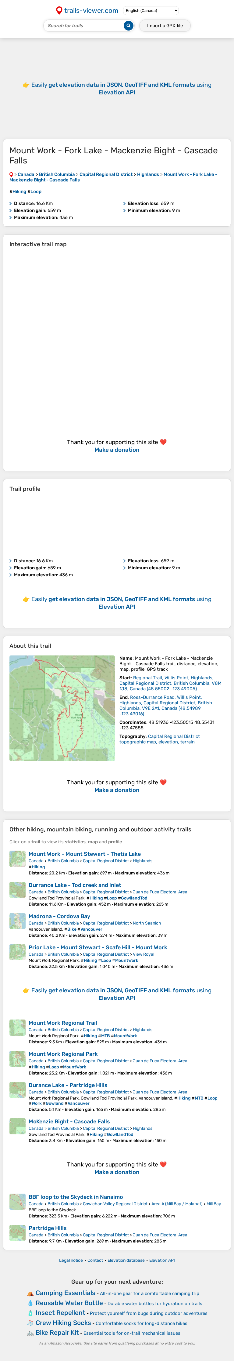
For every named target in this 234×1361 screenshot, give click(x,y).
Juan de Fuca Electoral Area (160, 892)
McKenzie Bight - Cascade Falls (69, 1121)
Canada (36, 860)
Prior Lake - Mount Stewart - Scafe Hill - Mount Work (98, 947)
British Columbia (63, 860)
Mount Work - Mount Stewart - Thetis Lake (85, 854)
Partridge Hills (48, 1228)
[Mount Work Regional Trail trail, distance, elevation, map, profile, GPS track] (17, 1032)
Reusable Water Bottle (69, 1303)
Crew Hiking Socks (63, 1322)
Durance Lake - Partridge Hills (68, 1085)
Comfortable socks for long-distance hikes (141, 1323)
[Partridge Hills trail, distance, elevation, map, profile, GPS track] (17, 1234)
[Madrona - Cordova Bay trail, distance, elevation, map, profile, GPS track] (17, 925)
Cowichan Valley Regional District (115, 1203)
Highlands (142, 860)
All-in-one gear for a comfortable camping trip (149, 1293)
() (170, 683)
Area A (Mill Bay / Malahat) (177, 1203)
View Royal (143, 954)
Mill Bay (214, 1203)
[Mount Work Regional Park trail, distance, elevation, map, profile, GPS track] (17, 1063)
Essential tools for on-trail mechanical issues (131, 1333)
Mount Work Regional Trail (63, 1023)
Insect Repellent (60, 1312)
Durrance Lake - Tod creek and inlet (75, 885)
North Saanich (147, 923)
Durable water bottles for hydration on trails (155, 1303)
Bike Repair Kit (57, 1332)
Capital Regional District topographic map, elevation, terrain (159, 739)
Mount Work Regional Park (63, 1054)
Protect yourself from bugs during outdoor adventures (148, 1313)
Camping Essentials (65, 1293)
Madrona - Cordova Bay (59, 916)
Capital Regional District (106, 860)
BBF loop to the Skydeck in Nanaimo (76, 1197)
